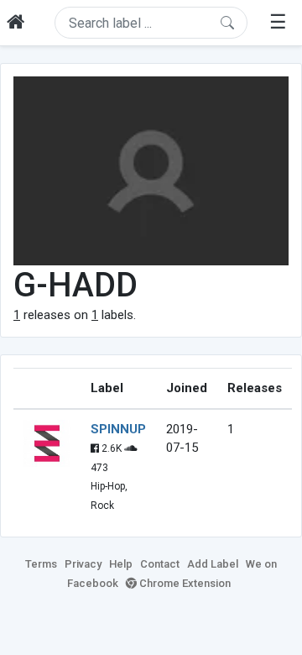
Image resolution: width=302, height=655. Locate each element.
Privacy (83, 564)
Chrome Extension (184, 583)
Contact (160, 564)
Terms (41, 564)
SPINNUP (118, 429)
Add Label (212, 564)
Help (121, 564)
